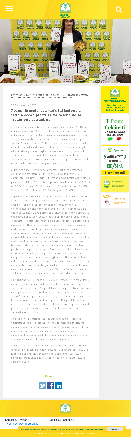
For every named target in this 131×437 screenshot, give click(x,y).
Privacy (89, 433)
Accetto (115, 429)
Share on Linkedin (58, 385)
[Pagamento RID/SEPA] (115, 159)
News (32, 95)
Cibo (26, 95)
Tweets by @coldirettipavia (21, 423)
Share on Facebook (50, 385)
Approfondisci (97, 429)
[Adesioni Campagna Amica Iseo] (115, 200)
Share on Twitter (42, 385)
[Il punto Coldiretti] (115, 129)
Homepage (16, 95)
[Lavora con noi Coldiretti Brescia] (115, 183)
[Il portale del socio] (115, 99)
